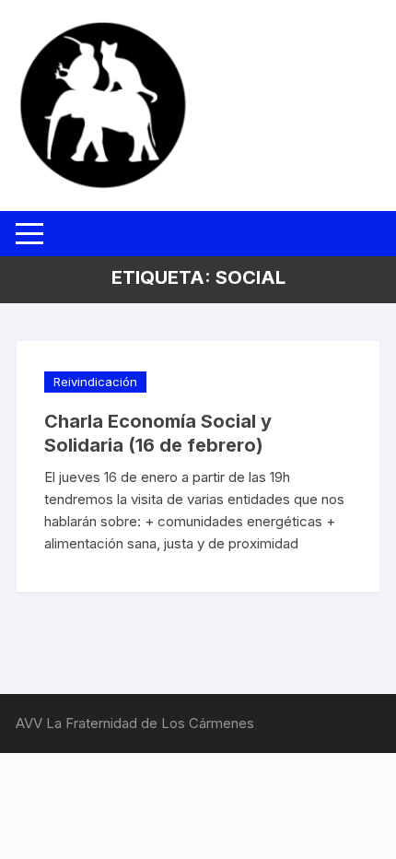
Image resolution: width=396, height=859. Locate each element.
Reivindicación (95, 381)
